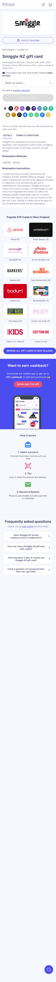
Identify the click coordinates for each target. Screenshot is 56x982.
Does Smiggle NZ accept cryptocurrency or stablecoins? (26, 536)
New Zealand (8, 49)
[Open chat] (49, 969)
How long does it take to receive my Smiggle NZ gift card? (26, 558)
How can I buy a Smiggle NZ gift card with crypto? (26, 547)
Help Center (27, 526)
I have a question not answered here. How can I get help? (26, 570)
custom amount (21, 90)
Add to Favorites (30, 40)
